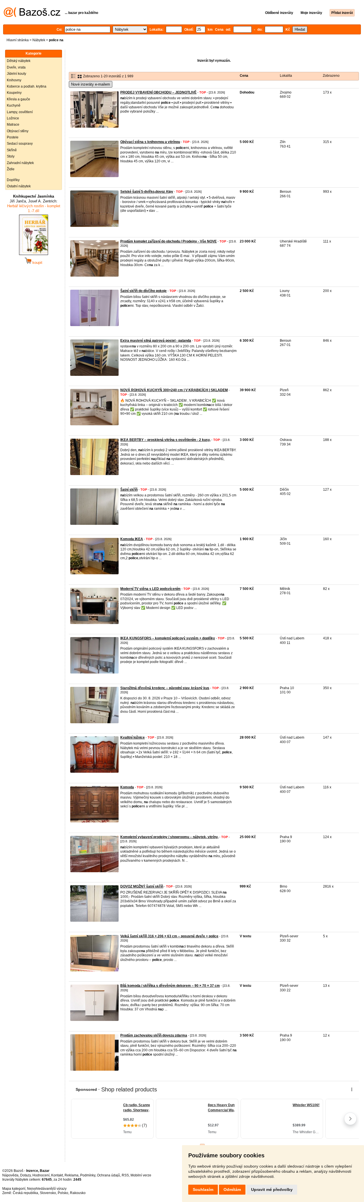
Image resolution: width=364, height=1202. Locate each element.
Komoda (127, 787)
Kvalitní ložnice (132, 737)
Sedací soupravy (20, 144)
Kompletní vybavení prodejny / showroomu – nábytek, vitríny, (169, 837)
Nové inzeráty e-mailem (90, 84)
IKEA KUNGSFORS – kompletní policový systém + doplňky (167, 638)
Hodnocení (40, 1175)
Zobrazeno (331, 76)
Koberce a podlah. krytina (26, 86)
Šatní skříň (129, 490)
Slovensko (48, 1193)
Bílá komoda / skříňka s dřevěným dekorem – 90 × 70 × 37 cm (170, 986)
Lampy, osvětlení (20, 112)
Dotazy (25, 1175)
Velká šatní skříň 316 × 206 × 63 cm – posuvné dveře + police (169, 936)
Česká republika (25, 1193)
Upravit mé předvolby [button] (272, 1189)
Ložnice (13, 118)
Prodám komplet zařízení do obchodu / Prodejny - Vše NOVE (168, 241)
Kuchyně (13, 105)
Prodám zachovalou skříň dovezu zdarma (153, 1035)
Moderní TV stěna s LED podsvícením (150, 589)
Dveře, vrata (16, 67)
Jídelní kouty (16, 74)
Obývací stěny (17, 131)
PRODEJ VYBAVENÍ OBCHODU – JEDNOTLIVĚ (158, 92)
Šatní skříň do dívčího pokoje (143, 291)
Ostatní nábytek (19, 186)
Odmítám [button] (232, 1189)
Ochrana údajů (108, 1175)
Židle (11, 169)
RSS (125, 1175)
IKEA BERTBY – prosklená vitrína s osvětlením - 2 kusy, (165, 440)
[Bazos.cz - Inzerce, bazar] (32, 16)
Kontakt (57, 1175)
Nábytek (38, 40)
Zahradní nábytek (20, 163)
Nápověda (10, 1175)
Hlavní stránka (18, 40)
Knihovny (14, 80)
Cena (244, 76)
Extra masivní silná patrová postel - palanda (155, 341)
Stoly (11, 156)
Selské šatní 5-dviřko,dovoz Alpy (146, 192)
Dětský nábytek (18, 61)
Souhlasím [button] (203, 1189)
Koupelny (14, 93)
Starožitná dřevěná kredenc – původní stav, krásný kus (164, 688)
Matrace (13, 125)
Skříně (12, 150)
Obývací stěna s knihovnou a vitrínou (150, 142)
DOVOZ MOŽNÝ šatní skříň (141, 886)
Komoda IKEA (131, 539)
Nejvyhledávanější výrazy (47, 1189)
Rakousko (78, 1193)
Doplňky (13, 180)
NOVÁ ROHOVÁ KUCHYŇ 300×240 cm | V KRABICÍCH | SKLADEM (174, 390)
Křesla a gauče (18, 99)
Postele (12, 137)
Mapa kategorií (13, 1189)
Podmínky (87, 1175)
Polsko (63, 1193)
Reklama (71, 1175)
